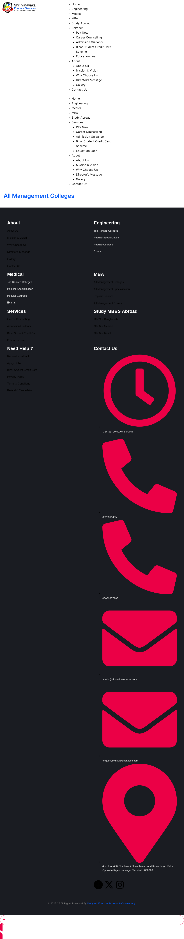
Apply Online (14, 363)
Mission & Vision (87, 165)
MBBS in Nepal (102, 333)
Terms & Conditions (18, 383)
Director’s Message (89, 174)
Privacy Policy (15, 376)
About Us (82, 160)
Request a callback (18, 356)
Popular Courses (104, 296)
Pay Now (82, 127)
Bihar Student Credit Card (22, 333)
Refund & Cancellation (20, 390)
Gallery (81, 179)
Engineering (80, 103)
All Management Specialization (112, 289)
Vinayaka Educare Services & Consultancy (111, 903)
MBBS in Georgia (103, 325)
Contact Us (79, 184)
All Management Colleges (109, 282)
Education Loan (86, 151)
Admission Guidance (90, 136)
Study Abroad (81, 117)
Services (77, 122)
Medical (77, 108)
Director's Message (18, 251)
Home (76, 98)
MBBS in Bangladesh (106, 319)
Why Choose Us (87, 169)
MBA (75, 113)
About (76, 155)
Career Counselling (89, 132)
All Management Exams (108, 303)
